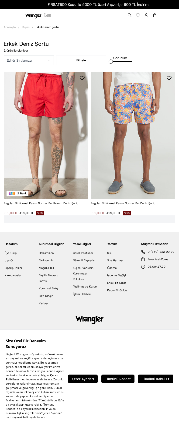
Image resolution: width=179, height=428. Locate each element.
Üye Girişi (11, 253)
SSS (109, 253)
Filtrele (81, 60)
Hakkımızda (46, 253)
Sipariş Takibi (13, 268)
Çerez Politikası (83, 253)
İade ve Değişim (117, 275)
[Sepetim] (155, 15)
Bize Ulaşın (46, 296)
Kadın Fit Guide (117, 290)
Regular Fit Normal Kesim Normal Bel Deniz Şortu (123, 203)
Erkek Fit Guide (117, 283)
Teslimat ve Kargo (85, 286)
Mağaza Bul (46, 268)
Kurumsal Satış (48, 288)
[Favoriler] (138, 15)
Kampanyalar (13, 275)
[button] (49, 60)
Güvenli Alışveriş (84, 260)
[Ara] (129, 15)
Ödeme (112, 268)
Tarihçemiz (46, 260)
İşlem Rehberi (82, 294)
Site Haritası (115, 260)
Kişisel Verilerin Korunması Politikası (83, 273)
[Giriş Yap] (146, 15)
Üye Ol (9, 260)
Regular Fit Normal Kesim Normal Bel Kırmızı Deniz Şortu (41, 203)
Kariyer (43, 303)
